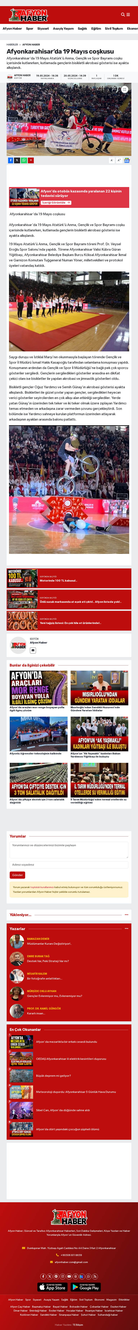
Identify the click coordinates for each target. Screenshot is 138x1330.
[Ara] (123, 15)
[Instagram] (63, 1277)
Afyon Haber (12, 29)
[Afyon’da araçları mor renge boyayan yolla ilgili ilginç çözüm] (39, 688)
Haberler (12, 44)
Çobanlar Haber (99, 1306)
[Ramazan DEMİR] (17, 941)
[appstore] (52, 1287)
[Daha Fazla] (31, 160)
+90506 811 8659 (71, 1255)
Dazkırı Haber (118, 1306)
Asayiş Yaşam (63, 29)
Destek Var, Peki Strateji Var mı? (48, 961)
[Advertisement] (69, 1171)
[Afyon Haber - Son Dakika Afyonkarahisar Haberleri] (28, 15)
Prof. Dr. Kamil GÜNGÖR (44, 1008)
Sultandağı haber (108, 1314)
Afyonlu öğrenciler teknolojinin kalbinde (35, 753)
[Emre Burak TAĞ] (17, 958)
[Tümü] (126, 914)
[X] (50, 1277)
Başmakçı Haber (41, 1306)
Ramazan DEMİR (38, 939)
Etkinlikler (124, 1299)
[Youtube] (69, 1277)
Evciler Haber (56, 1310)
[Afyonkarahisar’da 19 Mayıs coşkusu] (69, 119)
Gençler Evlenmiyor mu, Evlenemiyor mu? (54, 996)
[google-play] (86, 1287)
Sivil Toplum (114, 29)
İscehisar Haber (114, 1310)
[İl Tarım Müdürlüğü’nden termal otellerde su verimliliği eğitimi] (99, 780)
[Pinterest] (56, 1277)
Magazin (111, 1299)
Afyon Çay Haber (20, 1306)
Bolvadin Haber (79, 1306)
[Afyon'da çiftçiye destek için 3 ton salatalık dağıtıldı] (39, 780)
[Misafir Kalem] (17, 976)
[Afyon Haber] (18, 645)
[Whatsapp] (88, 1277)
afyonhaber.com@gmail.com (71, 1262)
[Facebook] (43, 1277)
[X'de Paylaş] (17, 160)
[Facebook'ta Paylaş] (10, 160)
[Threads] (76, 1277)
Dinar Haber (21, 1310)
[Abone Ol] (127, 160)
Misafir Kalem (37, 973)
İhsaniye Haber (94, 1310)
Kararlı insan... (36, 1013)
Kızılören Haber (29, 1314)
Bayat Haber (60, 1306)
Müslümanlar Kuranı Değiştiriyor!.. (49, 943)
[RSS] (95, 1277)
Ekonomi (99, 1299)
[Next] (82, 1277)
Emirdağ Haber (38, 1310)
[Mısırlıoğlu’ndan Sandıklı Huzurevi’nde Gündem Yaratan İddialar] (99, 688)
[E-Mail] (33, 650)
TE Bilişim (78, 1325)
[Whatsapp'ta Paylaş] (24, 160)
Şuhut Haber (88, 1314)
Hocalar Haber (74, 1310)
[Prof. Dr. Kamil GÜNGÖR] (17, 1011)
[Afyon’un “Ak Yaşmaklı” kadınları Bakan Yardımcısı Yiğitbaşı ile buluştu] (99, 734)
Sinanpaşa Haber (69, 1314)
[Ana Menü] (128, 15)
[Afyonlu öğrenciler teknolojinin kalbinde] (39, 734)
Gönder (17, 875)
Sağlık (82, 29)
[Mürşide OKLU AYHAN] (17, 993)
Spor (29, 29)
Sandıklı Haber (48, 1314)
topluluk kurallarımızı (42, 887)
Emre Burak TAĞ (38, 956)
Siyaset (43, 29)
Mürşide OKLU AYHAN (41, 991)
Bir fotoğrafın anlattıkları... (44, 978)
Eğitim (96, 29)
